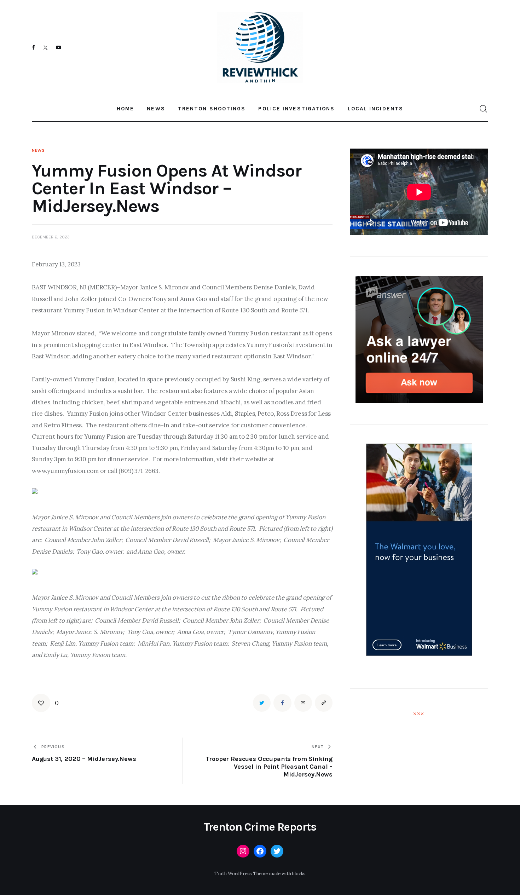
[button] (45, 703)
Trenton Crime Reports (260, 827)
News (38, 150)
